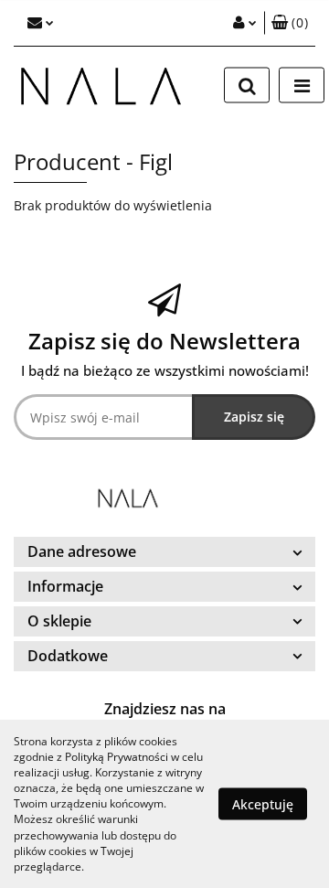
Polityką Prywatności (116, 757)
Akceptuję (262, 803)
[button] (289, 23)
